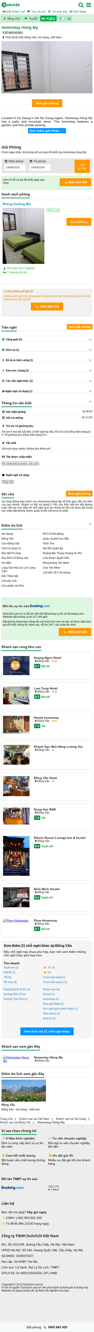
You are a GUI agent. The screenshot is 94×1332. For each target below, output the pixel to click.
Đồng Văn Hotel (45, 778)
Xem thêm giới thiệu (45, 130)
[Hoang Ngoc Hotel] (16, 666)
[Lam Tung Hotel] (16, 696)
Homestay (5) (51, 999)
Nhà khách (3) (51, 1013)
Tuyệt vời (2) (11, 967)
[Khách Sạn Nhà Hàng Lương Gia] (16, 755)
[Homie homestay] (16, 725)
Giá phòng (82, 166)
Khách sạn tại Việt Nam (34, 1119)
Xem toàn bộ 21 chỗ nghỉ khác (47, 1031)
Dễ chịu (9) (10, 982)
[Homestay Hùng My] (16, 1059)
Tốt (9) (7, 977)
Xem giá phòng (47, 103)
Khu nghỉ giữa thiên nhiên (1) (60, 1008)
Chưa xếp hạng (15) (55, 982)
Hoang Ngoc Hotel (47, 658)
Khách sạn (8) (51, 989)
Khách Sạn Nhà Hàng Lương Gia (58, 746)
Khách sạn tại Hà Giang (71, 1119)
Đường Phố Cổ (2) (15, 994)
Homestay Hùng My (48, 1057)
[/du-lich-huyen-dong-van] (24, 1091)
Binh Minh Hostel (47, 889)
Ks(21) (51, 18)
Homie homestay (46, 717)
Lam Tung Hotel (45, 688)
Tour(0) (33, 18)
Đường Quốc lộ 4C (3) (17, 989)
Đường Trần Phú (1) (16, 999)
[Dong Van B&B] (16, 816)
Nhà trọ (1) (49, 1018)
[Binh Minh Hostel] (16, 897)
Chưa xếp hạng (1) (54, 977)
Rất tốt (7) (9, 972)
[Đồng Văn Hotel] (16, 786)
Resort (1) (49, 994)
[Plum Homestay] (16, 920)
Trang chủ (6, 1119)
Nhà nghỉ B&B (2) (53, 1003)
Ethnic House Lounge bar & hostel (59, 838)
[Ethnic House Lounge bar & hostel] (16, 856)
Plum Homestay (45, 920)
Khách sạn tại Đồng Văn (15, 1122)
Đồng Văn (13, 18)
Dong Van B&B (45, 809)
